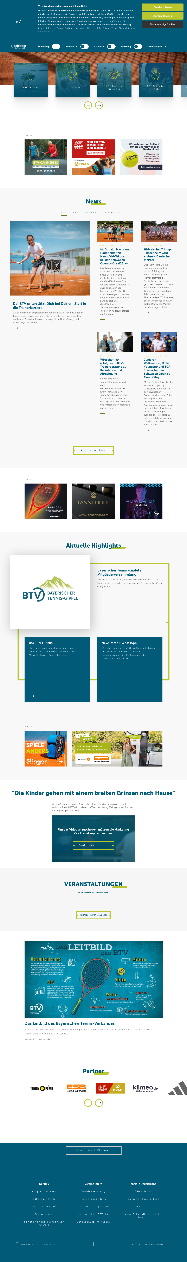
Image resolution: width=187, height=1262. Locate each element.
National (91, 213)
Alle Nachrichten (93, 450)
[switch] (84, 46)
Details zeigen (154, 46)
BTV (76, 213)
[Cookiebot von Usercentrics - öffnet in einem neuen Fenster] (19, 46)
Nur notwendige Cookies (162, 24)
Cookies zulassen (163, 7)
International (113, 213)
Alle (64, 213)
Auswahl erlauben (162, 16)
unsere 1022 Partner (58, 10)
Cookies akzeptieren (93, 845)
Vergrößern (157, 947)
